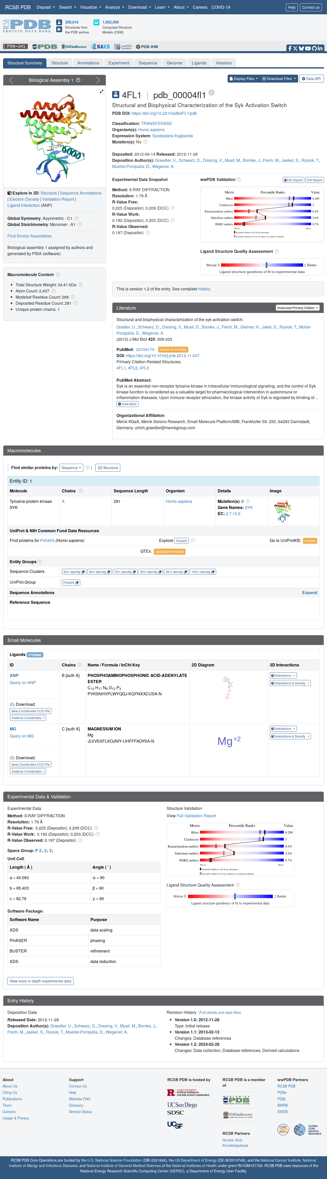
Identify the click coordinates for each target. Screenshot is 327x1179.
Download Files (279, 78)
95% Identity (174, 572)
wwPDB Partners (292, 1079)
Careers (200, 7)
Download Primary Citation (296, 307)
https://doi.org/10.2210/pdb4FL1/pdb (164, 113)
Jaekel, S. (290, 160)
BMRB (282, 1105)
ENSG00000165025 (170, 551)
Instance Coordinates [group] (27, 718)
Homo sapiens (151, 129)
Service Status (80, 1111)
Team (7, 1105)
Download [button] (138, 7)
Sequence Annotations (80, 193)
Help (292, 7)
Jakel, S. (269, 327)
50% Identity (97, 572)
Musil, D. (192, 327)
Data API (313, 78)
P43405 (47, 540)
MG (13, 729)
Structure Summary (24, 63)
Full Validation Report (196, 816)
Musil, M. (233, 160)
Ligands (199, 63)
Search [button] (66, 7)
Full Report (314, 180)
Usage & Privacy (16, 1117)
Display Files (244, 78)
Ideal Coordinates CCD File (30, 711)
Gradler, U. (126, 327)
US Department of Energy (196, 1160)
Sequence (148, 63)
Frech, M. (271, 160)
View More (129, 404)
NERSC (177, 1170)
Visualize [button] (89, 7)
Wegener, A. (163, 166)
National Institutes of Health (194, 1165)
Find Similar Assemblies (29, 236)
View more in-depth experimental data (40, 980)
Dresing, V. (213, 160)
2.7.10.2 (233, 513)
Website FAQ (79, 1098)
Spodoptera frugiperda (172, 136)
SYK (249, 507)
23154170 (145, 349)
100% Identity (200, 572)
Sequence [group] (70, 467)
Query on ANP (23, 682)
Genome (174, 63)
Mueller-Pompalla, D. (131, 166)
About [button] (179, 7)
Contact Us (78, 1086)
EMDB (282, 1111)
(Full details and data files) (219, 1012)
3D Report (295, 180)
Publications (12, 1098)
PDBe (282, 1092)
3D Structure (108, 467)
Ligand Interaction (23, 205)
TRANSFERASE (156, 123)
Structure (60, 63)
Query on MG (22, 736)
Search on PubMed (173, 349)
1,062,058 (110, 22)
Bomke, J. (252, 160)
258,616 (71, 22)
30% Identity (71, 572)
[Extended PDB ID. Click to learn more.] (211, 92)
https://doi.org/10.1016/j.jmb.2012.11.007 (163, 355)
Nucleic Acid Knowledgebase (235, 1142)
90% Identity (148, 572)
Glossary (76, 1105)
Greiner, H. (250, 327)
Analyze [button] (113, 7)
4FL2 (132, 368)
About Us (10, 1086)
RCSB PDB (18, 7)
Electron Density (24, 199)
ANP (14, 675)
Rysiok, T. (310, 160)
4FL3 (144, 368)
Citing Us (10, 1092)
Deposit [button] (44, 7)
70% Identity (123, 572)
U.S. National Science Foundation (114, 1160)
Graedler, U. (166, 160)
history (204, 289)
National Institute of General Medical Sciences (124, 1165)
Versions (224, 63)
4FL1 (121, 368)
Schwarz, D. (190, 160)
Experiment (119, 63)
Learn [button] (161, 7)
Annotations (88, 63)
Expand (309, 592)
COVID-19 (221, 7)
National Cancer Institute (281, 1160)
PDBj (281, 1098)
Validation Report (58, 199)
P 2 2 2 (44, 850)
